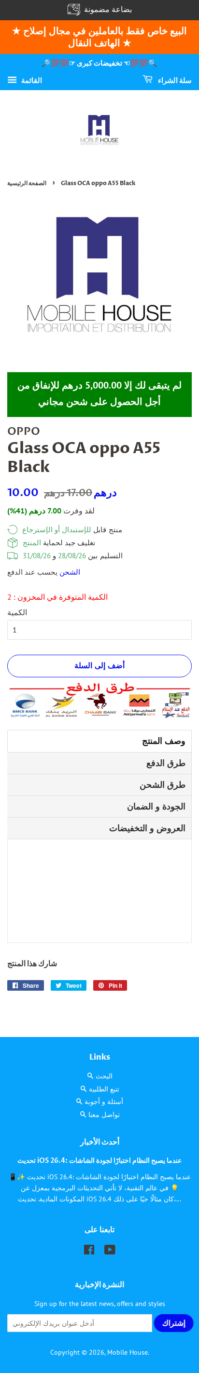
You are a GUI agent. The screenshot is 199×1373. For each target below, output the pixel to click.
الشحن (69, 572)
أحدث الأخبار (99, 1142)
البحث (104, 1076)
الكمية (17, 612)
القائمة (30, 79)
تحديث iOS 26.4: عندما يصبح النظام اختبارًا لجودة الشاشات (99, 1161)
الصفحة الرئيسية (26, 183)
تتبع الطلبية (104, 1089)
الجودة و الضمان (156, 806)
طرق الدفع (165, 762)
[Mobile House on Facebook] (89, 1251)
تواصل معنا (104, 1114)
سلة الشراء (174, 80)
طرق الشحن (162, 784)
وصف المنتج (163, 740)
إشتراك (174, 1323)
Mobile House (127, 1352)
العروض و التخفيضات (147, 828)
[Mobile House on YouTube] (109, 1251)
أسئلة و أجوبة (104, 1101)
